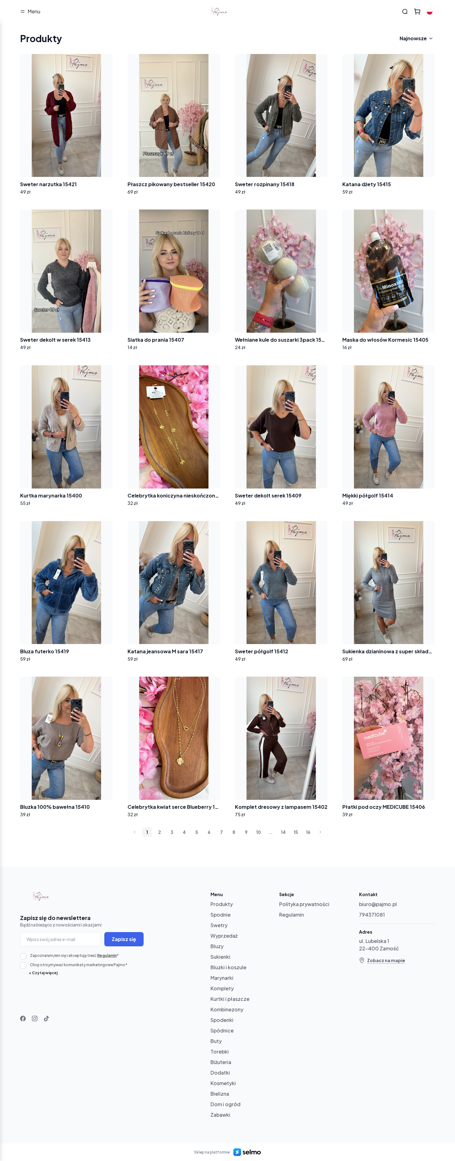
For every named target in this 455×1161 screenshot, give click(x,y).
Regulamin (107, 955)
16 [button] (308, 832)
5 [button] (196, 832)
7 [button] (221, 832)
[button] (134, 832)
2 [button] (159, 832)
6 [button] (209, 832)
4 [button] (184, 832)
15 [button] (295, 832)
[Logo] (220, 11)
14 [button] (283, 832)
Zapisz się (124, 939)
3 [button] (172, 832)
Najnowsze (413, 38)
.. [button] (271, 832)
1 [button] (147, 832)
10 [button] (258, 832)
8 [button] (233, 832)
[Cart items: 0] (417, 11)
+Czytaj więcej (43, 972)
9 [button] (246, 832)
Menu (34, 11)
